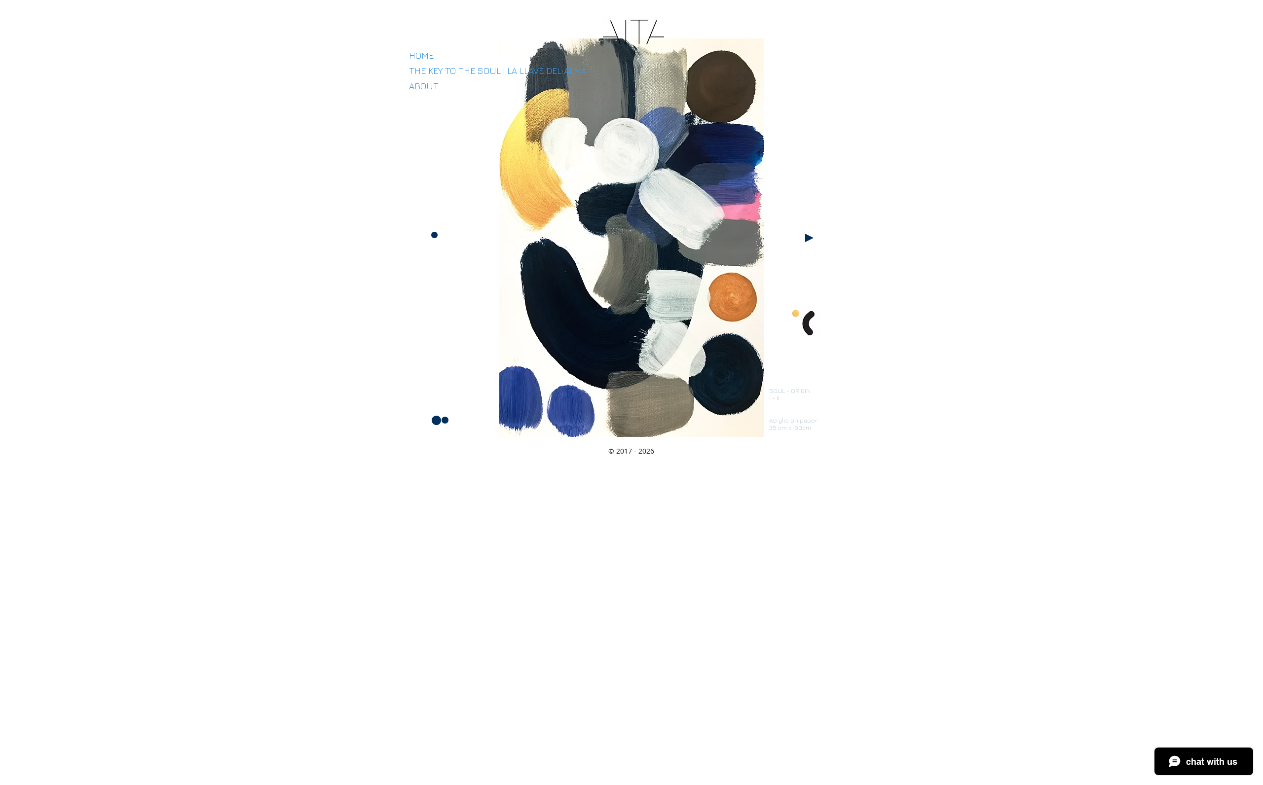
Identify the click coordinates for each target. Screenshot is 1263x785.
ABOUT (424, 86)
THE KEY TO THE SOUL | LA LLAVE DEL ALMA (498, 71)
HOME (421, 55)
